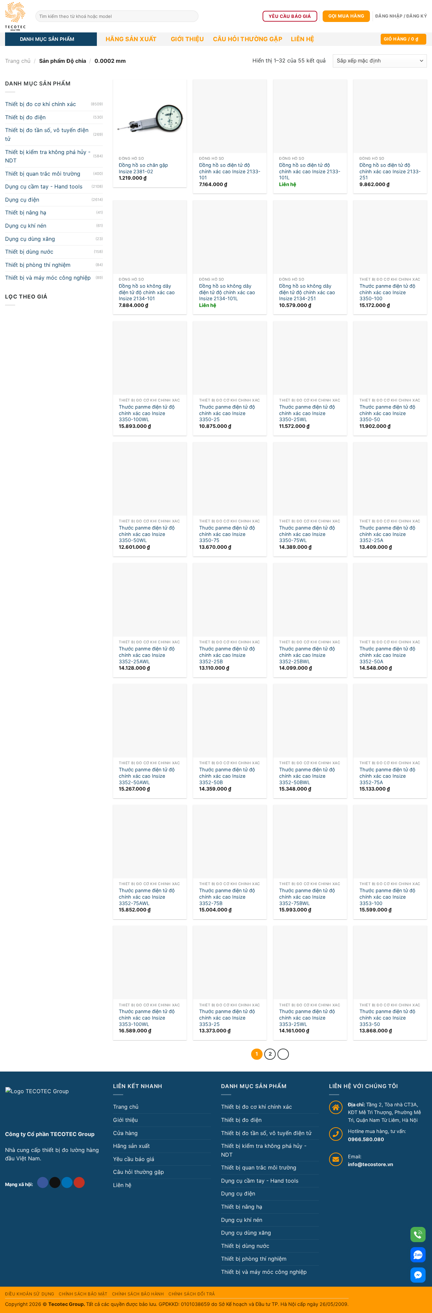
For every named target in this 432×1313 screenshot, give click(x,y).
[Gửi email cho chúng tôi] (54, 1182)
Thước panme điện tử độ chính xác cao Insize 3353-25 (227, 1017)
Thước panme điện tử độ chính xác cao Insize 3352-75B (227, 896)
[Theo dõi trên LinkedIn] (67, 1182)
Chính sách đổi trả (191, 1293)
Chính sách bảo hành (138, 1293)
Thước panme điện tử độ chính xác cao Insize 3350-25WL (307, 413)
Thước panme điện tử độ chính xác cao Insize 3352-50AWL (147, 776)
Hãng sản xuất (131, 39)
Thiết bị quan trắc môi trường (42, 173)
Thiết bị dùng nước (29, 251)
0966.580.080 (366, 1139)
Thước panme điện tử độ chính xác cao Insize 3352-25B (227, 655)
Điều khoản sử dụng (29, 1293)
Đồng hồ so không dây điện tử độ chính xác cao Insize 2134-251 (307, 292)
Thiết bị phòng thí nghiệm (38, 264)
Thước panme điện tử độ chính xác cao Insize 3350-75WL (307, 534)
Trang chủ (17, 60)
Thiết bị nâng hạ (25, 212)
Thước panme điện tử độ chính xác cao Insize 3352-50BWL (307, 776)
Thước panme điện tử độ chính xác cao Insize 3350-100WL (147, 413)
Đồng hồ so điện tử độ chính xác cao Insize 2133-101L (310, 171)
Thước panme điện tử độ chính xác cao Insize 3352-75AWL (147, 896)
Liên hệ (302, 39)
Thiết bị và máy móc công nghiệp (48, 277)
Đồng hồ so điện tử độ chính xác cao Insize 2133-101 (230, 171)
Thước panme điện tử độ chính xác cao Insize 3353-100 (387, 896)
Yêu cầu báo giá (133, 1159)
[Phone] (418, 1234)
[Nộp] (192, 16)
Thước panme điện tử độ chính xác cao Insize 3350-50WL (147, 534)
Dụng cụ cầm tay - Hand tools (43, 186)
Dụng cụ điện (22, 199)
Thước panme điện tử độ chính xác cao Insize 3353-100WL (147, 1017)
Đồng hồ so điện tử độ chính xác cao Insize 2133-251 (390, 171)
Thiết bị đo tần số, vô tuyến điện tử (46, 134)
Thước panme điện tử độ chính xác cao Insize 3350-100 (387, 292)
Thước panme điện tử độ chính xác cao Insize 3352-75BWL (307, 896)
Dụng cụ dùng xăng (30, 238)
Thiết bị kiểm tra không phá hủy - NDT (47, 156)
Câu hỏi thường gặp (247, 39)
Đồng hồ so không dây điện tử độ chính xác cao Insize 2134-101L (227, 292)
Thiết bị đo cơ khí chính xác (40, 104)
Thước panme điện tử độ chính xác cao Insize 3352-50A (387, 655)
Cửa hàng (125, 1133)
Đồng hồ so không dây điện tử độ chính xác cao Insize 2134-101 (147, 292)
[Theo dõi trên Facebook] (42, 1182)
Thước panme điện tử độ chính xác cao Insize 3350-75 (227, 534)
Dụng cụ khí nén (25, 225)
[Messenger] (418, 1275)
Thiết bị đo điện (25, 117)
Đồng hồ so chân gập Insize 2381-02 (143, 168)
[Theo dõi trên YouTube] (79, 1182)
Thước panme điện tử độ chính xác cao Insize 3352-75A (387, 776)
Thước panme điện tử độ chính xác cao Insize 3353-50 (387, 1017)
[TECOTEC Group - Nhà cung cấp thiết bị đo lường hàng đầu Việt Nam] (15, 16)
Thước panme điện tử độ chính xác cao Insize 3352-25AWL (147, 655)
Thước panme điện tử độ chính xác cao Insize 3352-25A (387, 534)
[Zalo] (418, 1254)
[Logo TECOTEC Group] (37, 1106)
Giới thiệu (187, 39)
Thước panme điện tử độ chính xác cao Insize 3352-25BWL (307, 655)
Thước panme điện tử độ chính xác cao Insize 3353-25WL (307, 1017)
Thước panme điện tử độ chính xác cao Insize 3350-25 (227, 413)
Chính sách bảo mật (83, 1293)
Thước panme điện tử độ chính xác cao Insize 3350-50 (387, 413)
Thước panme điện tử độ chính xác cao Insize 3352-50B (227, 776)
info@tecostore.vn (370, 1164)
